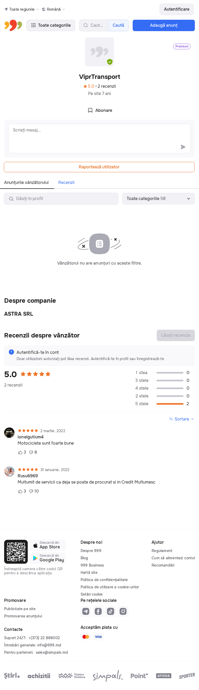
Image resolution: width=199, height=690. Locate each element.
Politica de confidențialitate (104, 580)
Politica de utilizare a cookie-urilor (110, 587)
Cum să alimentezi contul (173, 558)
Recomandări (163, 565)
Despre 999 (91, 551)
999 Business (92, 565)
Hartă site (89, 572)
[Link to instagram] (123, 611)
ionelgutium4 (31, 437)
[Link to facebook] (98, 611)
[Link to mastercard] (86, 636)
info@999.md (49, 645)
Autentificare (176, 9)
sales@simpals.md (52, 652)
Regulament (162, 551)
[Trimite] (183, 147)
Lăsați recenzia (175, 335)
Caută (118, 25)
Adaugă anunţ (163, 25)
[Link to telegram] (86, 611)
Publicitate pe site (19, 609)
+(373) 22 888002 (44, 638)
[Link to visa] (98, 636)
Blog (84, 558)
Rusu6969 (28, 476)
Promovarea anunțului (23, 616)
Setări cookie (92, 594)
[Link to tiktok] (110, 611)
